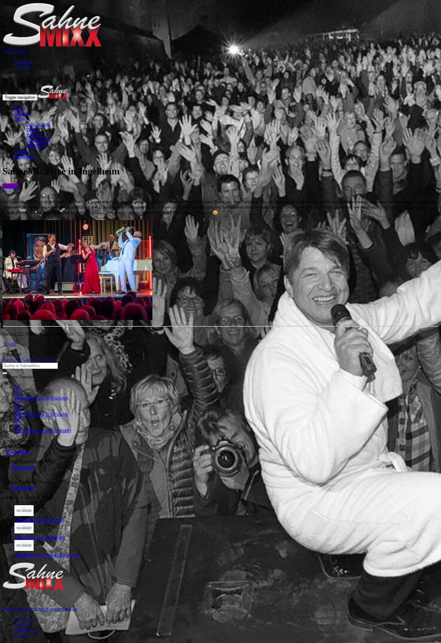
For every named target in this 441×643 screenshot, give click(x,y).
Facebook (11, 359)
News (20, 107)
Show (20, 118)
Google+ (30, 359)
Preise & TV (38, 140)
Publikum (35, 134)
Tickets (9, 344)
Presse (32, 129)
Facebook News (28, 482)
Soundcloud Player (31, 461)
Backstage (36, 145)
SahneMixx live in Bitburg (39, 519)
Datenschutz (17, 451)
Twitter (47, 359)
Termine (22, 113)
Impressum (24, 156)
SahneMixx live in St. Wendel (42, 430)
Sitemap (69, 608)
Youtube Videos (23, 445)
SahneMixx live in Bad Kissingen (46, 554)
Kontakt (22, 151)
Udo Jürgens (38, 124)
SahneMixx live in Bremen (39, 537)
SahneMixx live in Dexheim (41, 414)
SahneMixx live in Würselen (41, 397)
